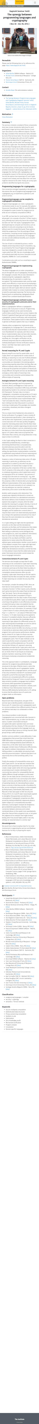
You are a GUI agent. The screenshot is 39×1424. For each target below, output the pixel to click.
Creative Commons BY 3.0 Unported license (18, 886)
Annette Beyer (10, 90)
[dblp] (17, 900)
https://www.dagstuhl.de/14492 (15, 65)
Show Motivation (7, 117)
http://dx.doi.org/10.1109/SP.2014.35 (22, 848)
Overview (19, 1422)
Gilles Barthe (10, 73)
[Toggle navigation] (35, 2)
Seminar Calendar (12, 6)
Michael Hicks (10, 76)
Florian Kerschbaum (12, 80)
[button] (4, 41)
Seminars (4, 6)
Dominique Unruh (11, 82)
